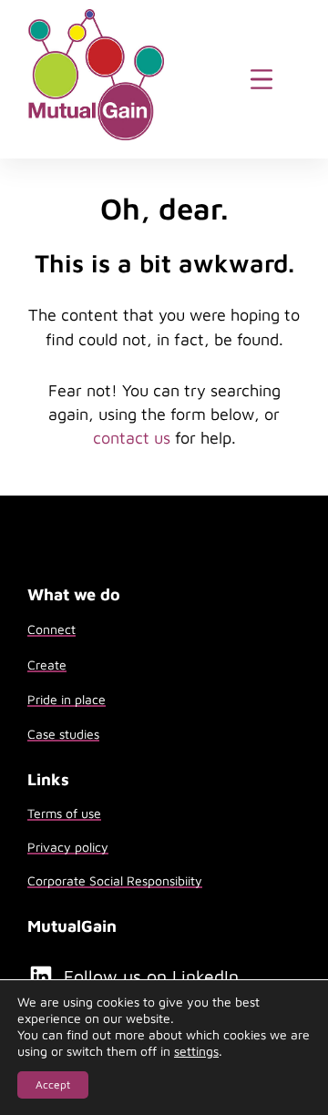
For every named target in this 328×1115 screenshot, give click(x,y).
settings (196, 1051)
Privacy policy (67, 846)
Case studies (63, 734)
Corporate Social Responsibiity (114, 880)
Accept (53, 1084)
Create (47, 664)
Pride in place (66, 699)
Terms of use (64, 813)
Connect (51, 629)
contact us (131, 437)
